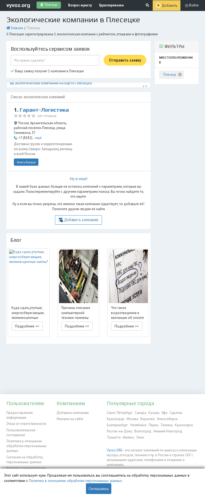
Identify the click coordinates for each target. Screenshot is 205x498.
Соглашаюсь (99, 488)
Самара (140, 412)
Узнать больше (26, 162)
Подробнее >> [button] (27, 326)
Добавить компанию (81, 219)
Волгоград (142, 431)
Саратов (175, 412)
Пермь (153, 425)
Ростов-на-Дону (119, 431)
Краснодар (115, 419)
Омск (140, 437)
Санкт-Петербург (120, 412)
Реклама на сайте (70, 419)
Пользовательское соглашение (21, 432)
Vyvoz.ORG (115, 450)
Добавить (169, 5)
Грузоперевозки (111, 5)
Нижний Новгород (167, 431)
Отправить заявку (125, 60)
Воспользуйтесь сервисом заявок (50, 49)
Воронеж (147, 419)
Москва (132, 419)
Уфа (164, 412)
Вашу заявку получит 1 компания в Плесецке (49, 71)
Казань (153, 412)
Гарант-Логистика (44, 110)
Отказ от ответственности (26, 423)
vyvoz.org (18, 5)
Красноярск (184, 425)
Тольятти (114, 437)
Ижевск (128, 437)
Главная (17, 28)
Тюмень (166, 425)
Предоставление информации (19, 415)
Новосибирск (167, 419)
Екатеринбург (117, 425)
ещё (38, 137)
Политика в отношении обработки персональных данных (26, 446)
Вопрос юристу (80, 5)
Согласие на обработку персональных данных (24, 459)
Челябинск (138, 425)
